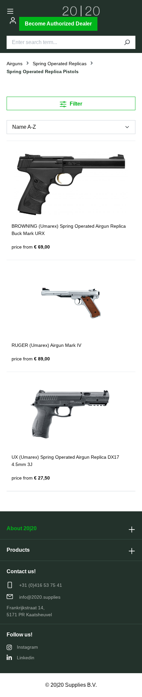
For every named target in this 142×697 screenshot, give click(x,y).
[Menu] (10, 11)
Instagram (27, 647)
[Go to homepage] (81, 11)
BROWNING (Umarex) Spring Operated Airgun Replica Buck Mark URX (69, 229)
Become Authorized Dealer (58, 23)
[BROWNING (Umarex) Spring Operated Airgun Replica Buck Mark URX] (71, 184)
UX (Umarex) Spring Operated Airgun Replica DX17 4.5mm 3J (65, 460)
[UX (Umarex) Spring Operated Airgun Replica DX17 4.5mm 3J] (71, 415)
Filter (75, 104)
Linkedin (25, 657)
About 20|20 (22, 528)
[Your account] (13, 20)
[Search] (126, 42)
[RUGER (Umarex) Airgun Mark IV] (71, 303)
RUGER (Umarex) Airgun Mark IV (46, 345)
